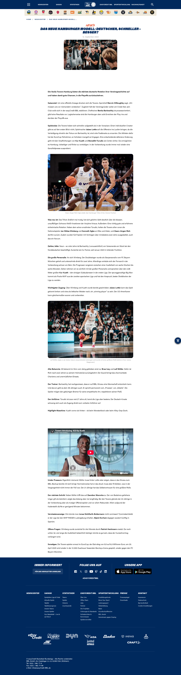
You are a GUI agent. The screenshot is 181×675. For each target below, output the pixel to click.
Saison (59, 4)
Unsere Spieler (49, 611)
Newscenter (43, 4)
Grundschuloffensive (105, 611)
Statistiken (74, 4)
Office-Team (84, 600)
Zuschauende (66, 606)
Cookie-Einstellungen (145, 606)
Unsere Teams (49, 608)
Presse (123, 593)
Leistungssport (103, 603)
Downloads (124, 600)
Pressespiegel (124, 597)
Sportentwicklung (122, 4)
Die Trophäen (84, 608)
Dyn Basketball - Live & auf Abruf (52, 615)
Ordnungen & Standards (88, 611)
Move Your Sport (104, 600)
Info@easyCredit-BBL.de (41, 668)
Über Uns (83, 597)
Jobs (81, 603)
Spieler (64, 600)
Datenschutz (142, 600)
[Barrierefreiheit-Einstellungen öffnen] (178, 341)
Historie (65, 603)
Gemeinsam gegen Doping (107, 617)
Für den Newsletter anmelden (48, 571)
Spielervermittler (85, 619)
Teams (64, 597)
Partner (82, 606)
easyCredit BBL (106, 4)
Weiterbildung (103, 606)
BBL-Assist (102, 614)
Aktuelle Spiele (49, 600)
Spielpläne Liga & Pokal (52, 597)
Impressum (142, 597)
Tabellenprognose (50, 606)
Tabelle (46, 603)
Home (28, 19)
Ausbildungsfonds (104, 597)
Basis (100, 608)
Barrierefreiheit (143, 603)
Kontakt (142, 593)
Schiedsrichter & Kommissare (86, 615)
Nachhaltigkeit (138, 4)
